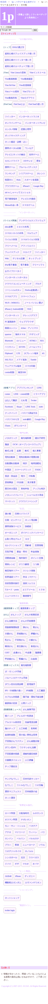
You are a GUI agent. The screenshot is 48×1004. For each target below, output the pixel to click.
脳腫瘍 (38, 652)
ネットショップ (12, 898)
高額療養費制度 (12, 627)
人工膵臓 (29, 760)
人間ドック (26, 703)
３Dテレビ (28, 161)
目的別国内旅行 (12, 583)
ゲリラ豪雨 (24, 564)
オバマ (36, 864)
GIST (7, 652)
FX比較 (20, 482)
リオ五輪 (39, 785)
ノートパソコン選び (34, 303)
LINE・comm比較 (21, 394)
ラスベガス (34, 857)
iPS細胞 (29, 690)
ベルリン (21, 838)
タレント (41, 173)
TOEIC (38, 470)
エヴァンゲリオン (33, 882)
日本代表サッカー (31, 779)
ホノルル (29, 851)
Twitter (34, 400)
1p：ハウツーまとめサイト (24, 2)
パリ (43, 832)
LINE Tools (30, 407)
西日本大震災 (11, 489)
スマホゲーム (28, 205)
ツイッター (10, 116)
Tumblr (33, 360)
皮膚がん (17, 652)
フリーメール (11, 246)
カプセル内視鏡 (12, 697)
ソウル (42, 845)
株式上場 (9, 451)
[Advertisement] (24, 942)
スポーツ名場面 (31, 180)
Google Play (38, 186)
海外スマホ (20, 334)
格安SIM (22, 372)
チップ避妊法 (11, 766)
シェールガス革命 (35, 495)
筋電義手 (31, 684)
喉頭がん (9, 646)
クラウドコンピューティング (18, 284)
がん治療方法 (11, 621)
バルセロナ (34, 838)
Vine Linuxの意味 (18, 72)
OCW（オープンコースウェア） (27, 444)
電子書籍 (24, 265)
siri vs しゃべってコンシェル (17, 192)
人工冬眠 (23, 728)
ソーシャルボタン (13, 290)
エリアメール (29, 590)
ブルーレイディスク (28, 167)
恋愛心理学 (26, 129)
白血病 (34, 659)
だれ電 (24, 400)
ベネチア (33, 826)
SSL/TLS (9, 360)
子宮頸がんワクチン (14, 741)
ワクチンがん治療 (28, 747)
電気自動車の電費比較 (29, 457)
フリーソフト (38, 265)
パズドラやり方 (12, 419)
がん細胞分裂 (33, 741)
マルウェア (32, 233)
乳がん (8, 640)
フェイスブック (12, 252)
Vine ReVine (10, 85)
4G (43, 353)
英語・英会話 (11, 476)
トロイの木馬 (23, 227)
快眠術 (28, 526)
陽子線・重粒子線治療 (33, 697)
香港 (17, 845)
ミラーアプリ (39, 394)
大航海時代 (24, 813)
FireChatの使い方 (36, 104)
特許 (25, 463)
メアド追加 (22, 360)
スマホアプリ (11, 296)
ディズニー (30, 876)
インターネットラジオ (29, 116)
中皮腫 (28, 652)
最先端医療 (26, 438)
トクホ (42, 590)
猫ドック (9, 716)
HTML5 (33, 341)
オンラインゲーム (13, 123)
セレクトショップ (13, 545)
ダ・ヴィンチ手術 (13, 671)
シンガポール (11, 857)
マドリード (20, 832)
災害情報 (39, 545)
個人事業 (37, 451)
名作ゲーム (34, 154)
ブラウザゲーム (12, 186)
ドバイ (8, 864)
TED (29, 309)
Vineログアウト (28, 98)
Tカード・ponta (12, 590)
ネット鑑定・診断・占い (16, 142)
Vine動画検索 (11, 79)
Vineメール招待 (12, 91)
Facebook (9, 407)
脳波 (7, 444)
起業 (19, 451)
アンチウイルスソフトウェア (32, 220)
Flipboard (9, 353)
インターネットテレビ (35, 123)
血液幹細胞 (10, 735)
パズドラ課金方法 (29, 413)
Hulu (19, 180)
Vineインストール (38, 72)
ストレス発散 (29, 571)
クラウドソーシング (28, 501)
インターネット (12, 315)
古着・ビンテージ (13, 520)
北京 (23, 857)
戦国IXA (9, 180)
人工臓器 (41, 690)
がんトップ (16, 615)
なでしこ (9, 785)
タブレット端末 (31, 353)
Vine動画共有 (11, 98)
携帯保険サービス (13, 526)
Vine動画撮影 (27, 79)
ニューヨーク (29, 845)
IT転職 (32, 476)
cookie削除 (9, 372)
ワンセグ (29, 148)
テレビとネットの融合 (15, 154)
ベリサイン (10, 347)
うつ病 (36, 564)
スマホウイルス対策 (30, 239)
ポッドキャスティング (15, 135)
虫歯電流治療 (31, 722)
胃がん (36, 627)
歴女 (38, 161)
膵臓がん (35, 634)
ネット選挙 (10, 798)
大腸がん (9, 634)
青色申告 (25, 489)
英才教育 (31, 482)
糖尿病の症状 (11, 703)
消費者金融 (10, 558)
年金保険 (35, 552)
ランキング (10, 173)
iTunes (7, 426)
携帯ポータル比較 (13, 148)
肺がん (26, 627)
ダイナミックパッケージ (32, 533)
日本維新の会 (31, 791)
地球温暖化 (36, 463)
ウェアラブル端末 (13, 366)
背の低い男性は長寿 (28, 735)
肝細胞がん (22, 634)
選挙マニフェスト (13, 791)
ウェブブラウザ (26, 322)
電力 (23, 476)
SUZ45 (3, 2)
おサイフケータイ (13, 271)
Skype (19, 407)
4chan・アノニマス (29, 328)
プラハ (8, 845)
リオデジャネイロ (13, 851)
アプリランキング (25, 388)
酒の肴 (8, 514)
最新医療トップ (27, 608)
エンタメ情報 (11, 129)
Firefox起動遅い (32, 290)
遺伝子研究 (40, 438)
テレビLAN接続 (28, 199)
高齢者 (28, 545)
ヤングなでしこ (12, 779)
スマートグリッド (23, 470)
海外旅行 (23, 558)
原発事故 (9, 482)
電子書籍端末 (11, 199)
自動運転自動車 (12, 463)
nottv (41, 407)
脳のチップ (10, 728)
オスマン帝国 (11, 819)
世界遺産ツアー (12, 577)
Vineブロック (29, 91)
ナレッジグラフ (30, 315)
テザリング (34, 334)
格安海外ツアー (12, 571)
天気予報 (9, 552)
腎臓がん (23, 659)
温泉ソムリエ (29, 583)
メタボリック (11, 438)
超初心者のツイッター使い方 (18, 60)
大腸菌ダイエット (13, 760)
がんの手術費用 (28, 621)
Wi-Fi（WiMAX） (13, 303)
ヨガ (27, 539)
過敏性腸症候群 (30, 754)
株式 (27, 451)
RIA (42, 341)
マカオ (26, 864)
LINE (39, 388)
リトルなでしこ (24, 785)
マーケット (10, 501)
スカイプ (27, 252)
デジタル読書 (19, 258)
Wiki (7, 258)
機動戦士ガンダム (13, 882)
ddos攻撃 (9, 227)
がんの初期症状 (32, 615)
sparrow (8, 334)
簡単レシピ (10, 564)
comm (7, 394)
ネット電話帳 (31, 520)
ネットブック (35, 258)
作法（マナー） (30, 577)
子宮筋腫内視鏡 (12, 754)
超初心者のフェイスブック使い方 (20, 53)
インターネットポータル (16, 277)
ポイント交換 (37, 558)
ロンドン (9, 838)
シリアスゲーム (26, 173)
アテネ (8, 832)
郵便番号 (27, 596)
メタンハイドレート (14, 495)
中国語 (8, 470)
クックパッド (11, 413)
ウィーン (33, 832)
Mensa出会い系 (11, 205)
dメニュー (21, 341)
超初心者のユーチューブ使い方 (19, 66)
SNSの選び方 (18, 47)
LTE (18, 353)
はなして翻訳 (11, 400)
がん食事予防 (29, 709)
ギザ (17, 864)
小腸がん (33, 640)
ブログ (38, 284)
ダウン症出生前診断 (14, 684)
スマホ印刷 (30, 366)
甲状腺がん (10, 659)
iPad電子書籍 (11, 265)
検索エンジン (11, 328)
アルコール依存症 (13, 722)
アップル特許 (39, 489)
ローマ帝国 (10, 813)
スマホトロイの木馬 (14, 233)
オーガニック (11, 533)
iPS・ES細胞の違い (13, 690)
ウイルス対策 (11, 239)
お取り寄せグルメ (13, 539)
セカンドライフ (12, 161)
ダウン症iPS (10, 747)
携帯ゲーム (10, 167)
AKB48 (8, 876)
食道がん (35, 646)
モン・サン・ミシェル (15, 826)
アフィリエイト (28, 246)
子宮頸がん (20, 640)
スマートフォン (28, 296)
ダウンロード (20, 426)
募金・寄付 (22, 552)
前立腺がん (22, 646)
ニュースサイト (12, 596)
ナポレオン (26, 819)
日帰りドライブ (22, 514)
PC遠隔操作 (10, 322)
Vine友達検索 (25, 85)
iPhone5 (26, 186)
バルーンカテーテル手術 (16, 678)
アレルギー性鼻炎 (25, 716)
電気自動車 (10, 457)
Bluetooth (9, 341)
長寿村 (34, 728)
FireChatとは (19, 104)
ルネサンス (38, 813)
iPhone (18, 876)
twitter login (10, 910)
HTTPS (22, 347)
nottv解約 (27, 419)
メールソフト (35, 347)
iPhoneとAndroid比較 (14, 309)
